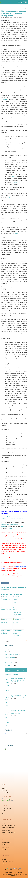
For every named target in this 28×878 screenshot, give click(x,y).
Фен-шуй (4, 859)
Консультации (5, 792)
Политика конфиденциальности (9, 874)
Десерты (4, 849)
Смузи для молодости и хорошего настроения (6, 632)
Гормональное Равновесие (11, 654)
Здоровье (7, 660)
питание (16, 17)
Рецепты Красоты (9, 665)
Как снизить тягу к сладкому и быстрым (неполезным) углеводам (18, 712)
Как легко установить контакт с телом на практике (6, 609)
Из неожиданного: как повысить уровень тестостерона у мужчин (17, 634)
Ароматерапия (5, 864)
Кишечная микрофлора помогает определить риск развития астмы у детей (17, 612)
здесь (13, 176)
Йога (3, 813)
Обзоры (4, 810)
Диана (7, 17)
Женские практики (6, 808)
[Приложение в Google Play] (17, 868)
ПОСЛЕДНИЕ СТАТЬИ (12, 675)
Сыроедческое (5, 847)
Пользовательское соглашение (19, 875)
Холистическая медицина (8, 827)
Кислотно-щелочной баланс (9, 825)
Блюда (3, 844)
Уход (3, 811)
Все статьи (4, 793)
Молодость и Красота (10, 657)
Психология (5, 829)
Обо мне (4, 787)
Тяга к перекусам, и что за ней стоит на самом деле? (18, 696)
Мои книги (4, 788)
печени (16, 182)
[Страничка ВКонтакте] (4, 800)
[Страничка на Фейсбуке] (11, 799)
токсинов (4, 99)
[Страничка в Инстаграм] (5, 799)
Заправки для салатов (7, 846)
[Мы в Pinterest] (10, 800)
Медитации (4, 863)
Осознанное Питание (10, 662)
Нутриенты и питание (7, 822)
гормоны (12, 17)
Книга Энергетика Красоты (8, 832)
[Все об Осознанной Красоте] (6, 2)
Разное (6, 651)
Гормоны (4, 823)
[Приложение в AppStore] (10, 868)
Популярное (21, 17)
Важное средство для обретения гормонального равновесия (17, 680)
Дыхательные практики (7, 861)
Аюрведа (4, 858)
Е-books (4, 834)
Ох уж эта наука (6, 830)
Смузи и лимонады (6, 842)
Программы (4, 790)
